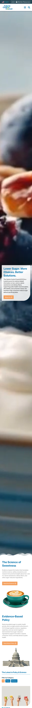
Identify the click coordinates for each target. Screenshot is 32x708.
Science (14, 681)
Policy (8, 681)
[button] (25, 7)
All (3, 681)
